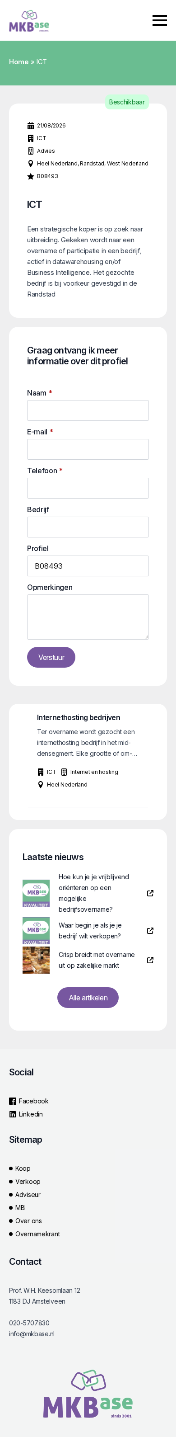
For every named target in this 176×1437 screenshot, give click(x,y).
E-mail (40, 431)
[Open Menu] (160, 20)
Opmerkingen (49, 587)
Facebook (34, 1101)
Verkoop (28, 1181)
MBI (20, 1207)
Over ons (28, 1221)
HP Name (19, 334)
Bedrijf (38, 509)
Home (19, 61)
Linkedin (31, 1114)
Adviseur (28, 1194)
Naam (39, 392)
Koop (23, 1168)
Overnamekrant (37, 1234)
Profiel (38, 548)
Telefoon (45, 470)
